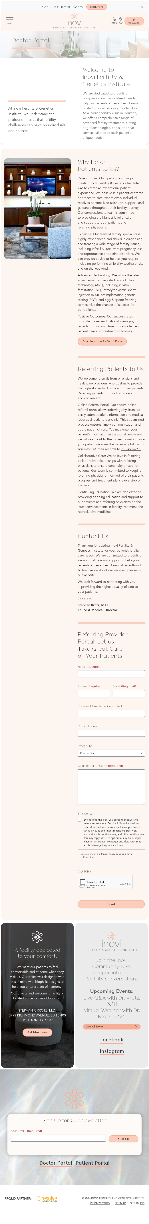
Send (111, 904)
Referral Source (88, 726)
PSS (142, 1203)
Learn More (96, 6)
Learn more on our (106, 856)
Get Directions (37, 1032)
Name (90, 667)
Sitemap (120, 1203)
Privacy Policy (100, 1203)
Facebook (111, 1039)
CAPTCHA (84, 871)
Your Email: (26, 1131)
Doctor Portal (55, 1162)
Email (124, 686)
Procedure (85, 746)
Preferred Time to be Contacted (100, 706)
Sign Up (123, 1139)
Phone (90, 686)
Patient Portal (93, 1162)
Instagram (112, 1051)
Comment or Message (100, 766)
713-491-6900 (131, 449)
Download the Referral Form (102, 341)
